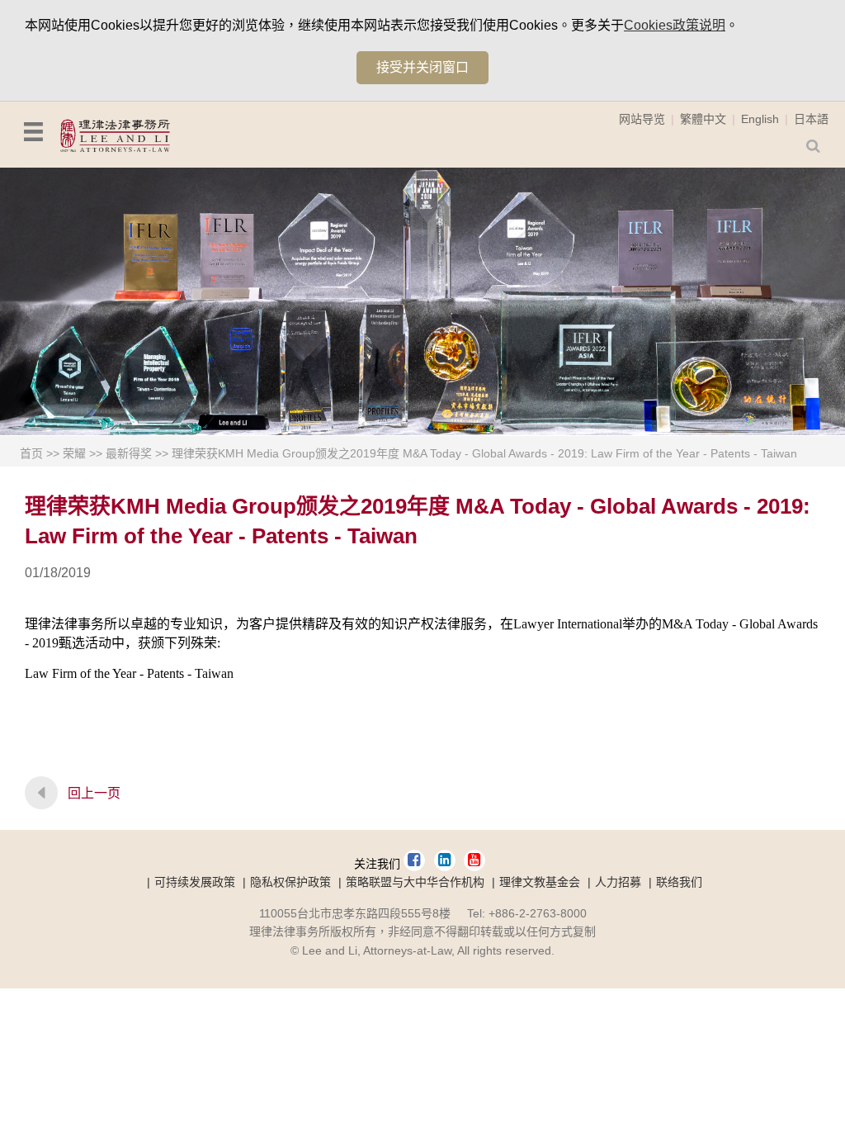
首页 (31, 453)
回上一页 (94, 793)
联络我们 (679, 882)
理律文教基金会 (539, 882)
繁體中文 (703, 119)
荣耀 (74, 453)
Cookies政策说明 (674, 25)
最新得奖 (129, 453)
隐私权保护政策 (290, 882)
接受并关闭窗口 (422, 67)
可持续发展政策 (194, 882)
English (760, 119)
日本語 (811, 119)
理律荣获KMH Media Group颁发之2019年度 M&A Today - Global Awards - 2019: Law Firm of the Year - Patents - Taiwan (484, 453)
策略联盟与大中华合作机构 (415, 882)
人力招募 (618, 882)
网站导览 (642, 119)
